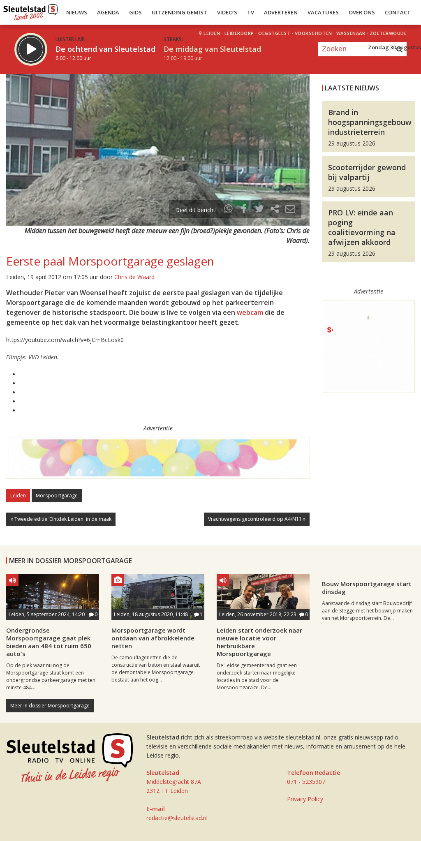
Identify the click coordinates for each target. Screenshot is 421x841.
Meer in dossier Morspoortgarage (50, 705)
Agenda (108, 12)
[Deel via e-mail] (290, 210)
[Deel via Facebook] (244, 210)
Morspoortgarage (57, 495)
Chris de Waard (134, 277)
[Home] (30, 10)
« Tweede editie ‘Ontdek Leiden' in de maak (60, 518)
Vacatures (323, 12)
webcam (250, 312)
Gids (135, 12)
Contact (398, 12)
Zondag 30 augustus (394, 47)
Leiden (18, 495)
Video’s (227, 12)
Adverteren (281, 12)
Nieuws (76, 12)
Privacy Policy (305, 799)
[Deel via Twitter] (259, 210)
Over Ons (362, 12)
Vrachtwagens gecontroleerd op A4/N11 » (256, 518)
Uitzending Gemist (179, 12)
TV (250, 12)
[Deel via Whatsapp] (229, 210)
